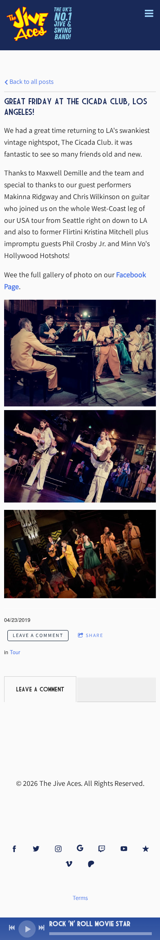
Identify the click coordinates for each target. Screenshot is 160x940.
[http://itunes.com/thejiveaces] (145, 849)
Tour (15, 652)
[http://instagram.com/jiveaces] (58, 849)
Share (94, 635)
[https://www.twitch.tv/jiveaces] (101, 849)
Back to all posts (31, 81)
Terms (80, 898)
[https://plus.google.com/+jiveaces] (80, 848)
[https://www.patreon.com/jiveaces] (91, 864)
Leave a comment (38, 635)
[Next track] (41, 927)
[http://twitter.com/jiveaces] (36, 849)
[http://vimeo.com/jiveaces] (69, 864)
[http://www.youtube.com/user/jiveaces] (124, 849)
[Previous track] (12, 927)
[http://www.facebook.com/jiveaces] (14, 849)
